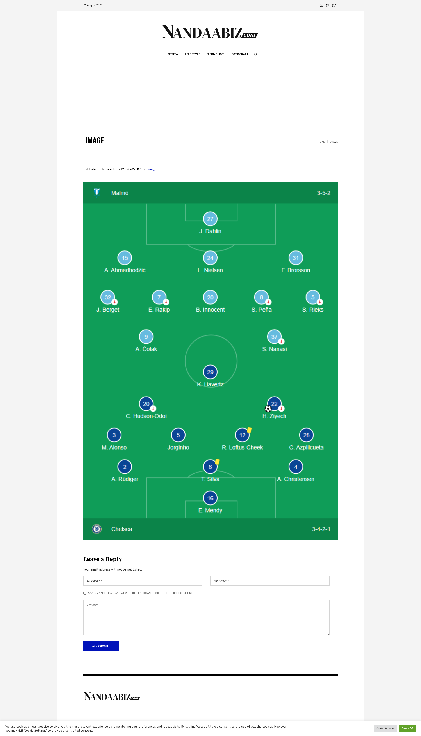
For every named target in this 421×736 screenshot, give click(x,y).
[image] (210, 361)
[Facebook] (315, 5)
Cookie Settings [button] (385, 728)
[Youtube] (322, 5)
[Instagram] (328, 5)
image (152, 169)
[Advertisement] (210, 93)
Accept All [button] (407, 728)
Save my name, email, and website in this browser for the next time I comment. (140, 593)
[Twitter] (334, 5)
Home (321, 141)
